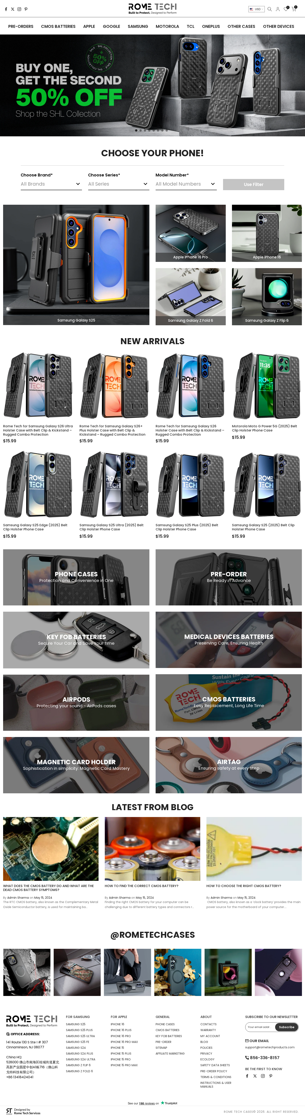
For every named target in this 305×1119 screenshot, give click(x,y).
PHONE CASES (165, 1024)
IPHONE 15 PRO (121, 1059)
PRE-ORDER (163, 1042)
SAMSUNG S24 (76, 1048)
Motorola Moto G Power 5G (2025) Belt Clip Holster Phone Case (264, 428)
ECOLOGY (207, 1059)
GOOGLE (111, 26)
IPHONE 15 (117, 1048)
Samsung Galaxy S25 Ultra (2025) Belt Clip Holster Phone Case (111, 527)
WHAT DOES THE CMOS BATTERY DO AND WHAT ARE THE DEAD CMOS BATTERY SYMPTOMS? (48, 887)
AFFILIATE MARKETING (170, 1053)
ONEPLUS (211, 26)
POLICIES (206, 1048)
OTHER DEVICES (278, 26)
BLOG (204, 1042)
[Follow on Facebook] (6, 9)
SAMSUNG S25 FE (77, 1042)
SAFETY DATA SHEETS (215, 1065)
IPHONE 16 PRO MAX (124, 1042)
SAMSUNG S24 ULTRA (80, 1059)
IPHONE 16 (117, 1024)
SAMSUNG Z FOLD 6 (79, 1071)
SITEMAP (161, 1048)
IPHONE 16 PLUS (121, 1030)
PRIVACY (206, 1053)
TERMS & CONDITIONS (215, 1077)
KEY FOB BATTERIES (169, 1036)
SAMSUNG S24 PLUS (79, 1053)
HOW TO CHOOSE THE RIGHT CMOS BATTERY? (243, 885)
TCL (190, 26)
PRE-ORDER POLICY (213, 1071)
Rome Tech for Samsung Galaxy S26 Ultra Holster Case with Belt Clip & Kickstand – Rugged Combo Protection (38, 430)
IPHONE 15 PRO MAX (124, 1065)
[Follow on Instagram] (19, 9)
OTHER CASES (241, 26)
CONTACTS (208, 1024)
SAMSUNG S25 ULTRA (80, 1036)
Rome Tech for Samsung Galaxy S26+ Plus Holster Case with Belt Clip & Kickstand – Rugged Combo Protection (112, 430)
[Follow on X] (13, 9)
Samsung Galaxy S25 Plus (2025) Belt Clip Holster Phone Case (187, 527)
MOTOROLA (167, 26)
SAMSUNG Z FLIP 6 (78, 1065)
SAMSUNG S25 (75, 1024)
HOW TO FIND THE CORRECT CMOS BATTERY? (141, 885)
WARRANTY (208, 1030)
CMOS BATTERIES (58, 26)
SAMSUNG (138, 26)
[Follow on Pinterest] (26, 9)
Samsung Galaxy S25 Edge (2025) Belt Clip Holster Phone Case (35, 527)
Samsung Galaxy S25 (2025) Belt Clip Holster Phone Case (263, 527)
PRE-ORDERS (20, 26)
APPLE (89, 26)
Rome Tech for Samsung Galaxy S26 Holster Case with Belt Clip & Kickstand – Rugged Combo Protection (190, 430)
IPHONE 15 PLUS (121, 1053)
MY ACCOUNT (210, 1036)
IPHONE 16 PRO (121, 1036)
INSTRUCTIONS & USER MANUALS (215, 1085)
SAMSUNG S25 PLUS (79, 1030)
